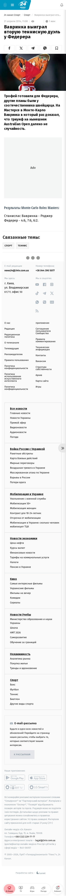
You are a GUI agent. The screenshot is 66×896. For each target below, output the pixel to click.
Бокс (12, 684)
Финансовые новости (22, 552)
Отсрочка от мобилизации (25, 517)
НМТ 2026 (15, 632)
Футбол (14, 689)
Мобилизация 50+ (20, 503)
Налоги (14, 562)
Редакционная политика (12, 336)
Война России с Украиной (27, 448)
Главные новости (20, 412)
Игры (38, 387)
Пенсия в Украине (20, 566)
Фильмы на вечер (20, 593)
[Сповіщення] (62, 5)
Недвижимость (20, 654)
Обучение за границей (23, 642)
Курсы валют (17, 547)
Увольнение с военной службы (28, 498)
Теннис (14, 694)
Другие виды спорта (21, 703)
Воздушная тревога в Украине (27, 467)
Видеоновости (18, 427)
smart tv (14, 787)
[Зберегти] (57, 48)
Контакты (41, 355)
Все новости (18, 408)
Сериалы (15, 602)
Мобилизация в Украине (26, 494)
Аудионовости (18, 432)
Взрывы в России (20, 477)
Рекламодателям (13, 354)
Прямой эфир (18, 422)
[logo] (23, 5)
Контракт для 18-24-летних (25, 512)
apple (39, 778)
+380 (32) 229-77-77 (24, 836)
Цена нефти (17, 542)
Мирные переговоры (22, 463)
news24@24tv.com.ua (16, 270)
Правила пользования (16, 360)
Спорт (27, 15)
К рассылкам (22, 754)
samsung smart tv (39, 787)
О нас (7, 323)
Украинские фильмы (22, 588)
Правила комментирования (46, 340)
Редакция (9, 329)
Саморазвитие (18, 637)
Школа (14, 627)
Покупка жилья (19, 663)
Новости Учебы (20, 614)
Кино (13, 578)
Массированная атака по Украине (29, 472)
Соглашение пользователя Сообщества (43, 331)
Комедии (15, 597)
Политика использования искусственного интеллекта (12, 377)
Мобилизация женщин (23, 508)
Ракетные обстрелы (21, 453)
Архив (39, 375)
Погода (14, 436)
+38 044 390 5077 (45, 270)
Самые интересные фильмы (26, 583)
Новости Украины (20, 417)
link (37, 284)
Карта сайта (42, 381)
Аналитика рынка (20, 658)
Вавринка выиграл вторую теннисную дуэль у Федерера (48, 15)
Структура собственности (44, 368)
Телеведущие (11, 348)
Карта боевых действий (23, 458)
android (14, 778)
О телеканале (11, 343)
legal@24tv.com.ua (45, 840)
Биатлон (15, 699)
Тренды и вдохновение (23, 668)
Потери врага (18, 482)
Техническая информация (43, 348)
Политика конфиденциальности (16, 367)
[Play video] (33, 71)
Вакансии (41, 361)
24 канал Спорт (12, 15)
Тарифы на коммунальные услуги (29, 557)
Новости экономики (23, 538)
